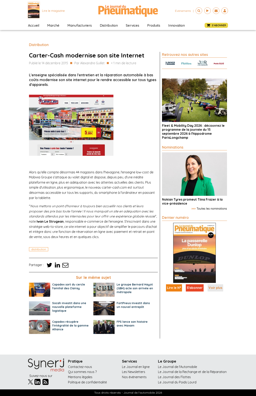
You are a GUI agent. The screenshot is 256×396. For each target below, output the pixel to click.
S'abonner (195, 288)
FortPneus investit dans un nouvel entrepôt (133, 305)
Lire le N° (174, 288)
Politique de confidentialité (87, 382)
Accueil (33, 25)
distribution (38, 249)
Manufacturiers (79, 25)
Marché (53, 25)
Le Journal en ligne (136, 367)
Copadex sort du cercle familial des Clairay (68, 286)
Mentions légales (80, 377)
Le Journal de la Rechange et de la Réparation (192, 372)
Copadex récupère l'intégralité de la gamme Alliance (70, 325)
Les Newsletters (133, 372)
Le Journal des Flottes (174, 377)
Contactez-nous (80, 367)
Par (89, 63)
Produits (153, 25)
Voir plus (215, 288)
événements (183, 11)
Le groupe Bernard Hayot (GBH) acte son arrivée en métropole (135, 288)
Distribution (109, 25)
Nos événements (134, 377)
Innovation (176, 25)
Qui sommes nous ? (82, 372)
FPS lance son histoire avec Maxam (132, 323)
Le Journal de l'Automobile (177, 367)
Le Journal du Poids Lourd (177, 382)
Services (132, 25)
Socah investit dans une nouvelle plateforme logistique (69, 307)
